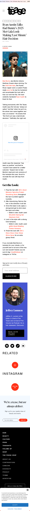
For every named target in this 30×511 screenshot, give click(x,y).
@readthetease (15, 252)
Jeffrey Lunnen (8, 46)
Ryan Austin (20, 97)
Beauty (6, 436)
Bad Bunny (6, 81)
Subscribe (11, 276)
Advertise (7, 478)
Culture (6, 439)
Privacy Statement (18, 508)
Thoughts (7, 445)
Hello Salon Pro (15, 486)
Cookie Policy (11, 508)
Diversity (7, 469)
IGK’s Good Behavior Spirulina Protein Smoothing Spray (16, 192)
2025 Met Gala (10, 86)
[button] (27, 490)
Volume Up (7, 449)
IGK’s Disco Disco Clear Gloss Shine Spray (15, 233)
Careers (6, 466)
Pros (5, 442)
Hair (4, 433)
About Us (7, 459)
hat (10, 90)
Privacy (6, 472)
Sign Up (23, 420)
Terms (5, 475)
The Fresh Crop (9, 455)
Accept (15, 505)
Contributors (9, 462)
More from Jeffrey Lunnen (13, 333)
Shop (5, 452)
